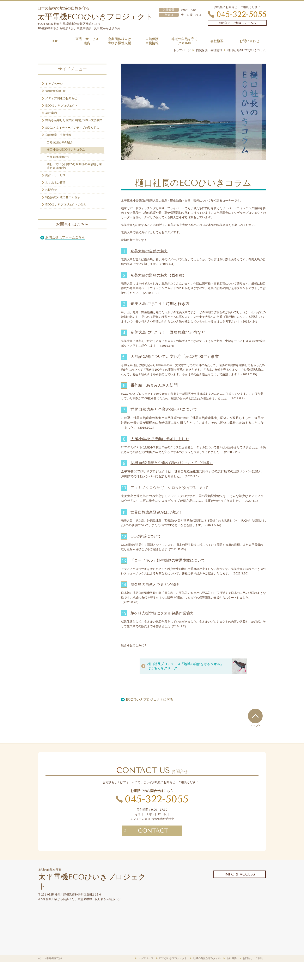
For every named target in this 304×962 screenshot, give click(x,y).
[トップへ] (255, 716)
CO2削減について (145, 536)
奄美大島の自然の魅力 (149, 251)
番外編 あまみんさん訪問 (154, 385)
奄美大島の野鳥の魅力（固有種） (158, 275)
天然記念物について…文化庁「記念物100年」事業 (174, 356)
